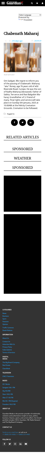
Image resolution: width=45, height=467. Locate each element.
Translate (28, 20)
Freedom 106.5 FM (9, 404)
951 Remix (6, 384)
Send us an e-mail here (10, 432)
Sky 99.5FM (6, 391)
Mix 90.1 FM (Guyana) (10, 401)
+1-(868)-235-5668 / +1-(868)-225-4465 (16, 434)
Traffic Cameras (8, 328)
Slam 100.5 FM (7, 394)
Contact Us (6, 341)
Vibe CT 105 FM (7, 398)
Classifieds (6, 368)
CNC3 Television (8, 376)
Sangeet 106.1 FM (8, 387)
